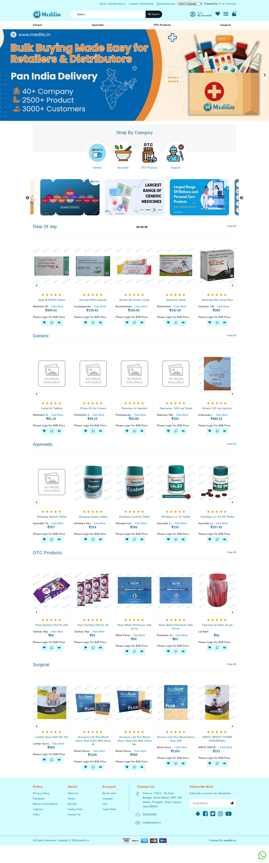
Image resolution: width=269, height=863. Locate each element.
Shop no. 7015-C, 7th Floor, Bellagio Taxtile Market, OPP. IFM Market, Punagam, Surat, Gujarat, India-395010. (162, 800)
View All (231, 226)
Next (241, 198)
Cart (104, 804)
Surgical (225, 25)
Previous (27, 198)
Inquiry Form (75, 809)
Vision (71, 798)
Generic (37, 25)
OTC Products (162, 25)
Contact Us (74, 814)
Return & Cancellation (45, 804)
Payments (38, 798)
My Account (109, 793)
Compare (107, 798)
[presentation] (36, 285)
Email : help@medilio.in (113, 4)
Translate (230, 3)
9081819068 (149, 814)
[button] (4, 75)
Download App (167, 4)
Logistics (38, 809)
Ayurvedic (98, 25)
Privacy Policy (41, 793)
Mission (72, 804)
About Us (73, 793)
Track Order (109, 809)
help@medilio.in (152, 822)
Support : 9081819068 (141, 4)
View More (57, 306)
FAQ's (36, 814)
